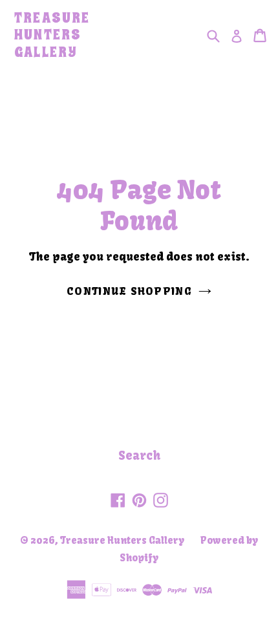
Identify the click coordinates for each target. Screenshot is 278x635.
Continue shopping (129, 291)
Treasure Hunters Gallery (52, 35)
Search (139, 455)
